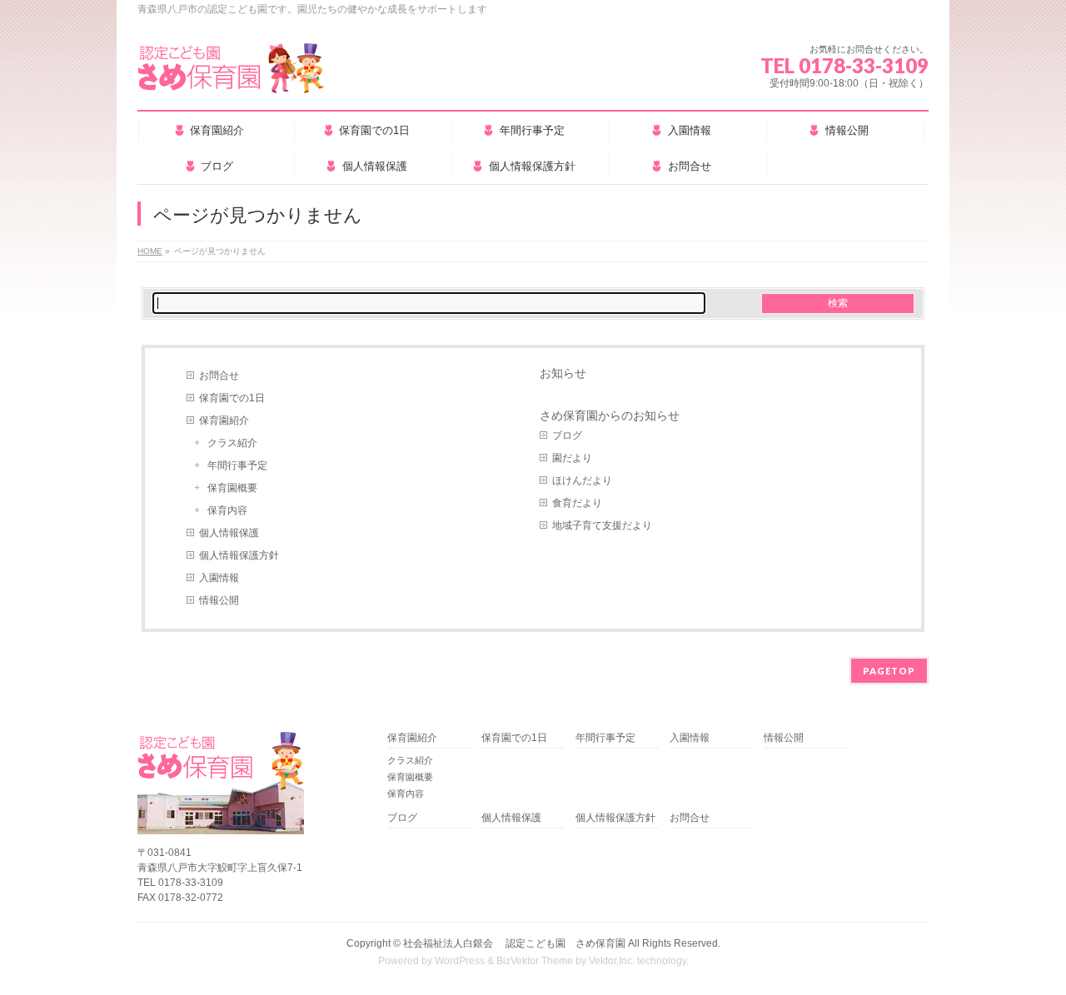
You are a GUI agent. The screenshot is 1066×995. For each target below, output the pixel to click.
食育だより (577, 503)
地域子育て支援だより (602, 525)
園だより (572, 458)
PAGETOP (889, 670)
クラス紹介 (232, 443)
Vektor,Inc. (612, 961)
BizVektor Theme (534, 961)
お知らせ (563, 373)
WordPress (460, 961)
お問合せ (219, 375)
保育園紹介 (224, 420)
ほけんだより (582, 480)
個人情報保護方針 (239, 555)
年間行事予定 (237, 465)
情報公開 (219, 600)
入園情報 (219, 578)
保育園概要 (232, 488)
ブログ (567, 435)
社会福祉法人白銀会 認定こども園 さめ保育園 (514, 943)
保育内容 (227, 510)
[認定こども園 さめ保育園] (230, 74)
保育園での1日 (232, 398)
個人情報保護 (229, 533)
